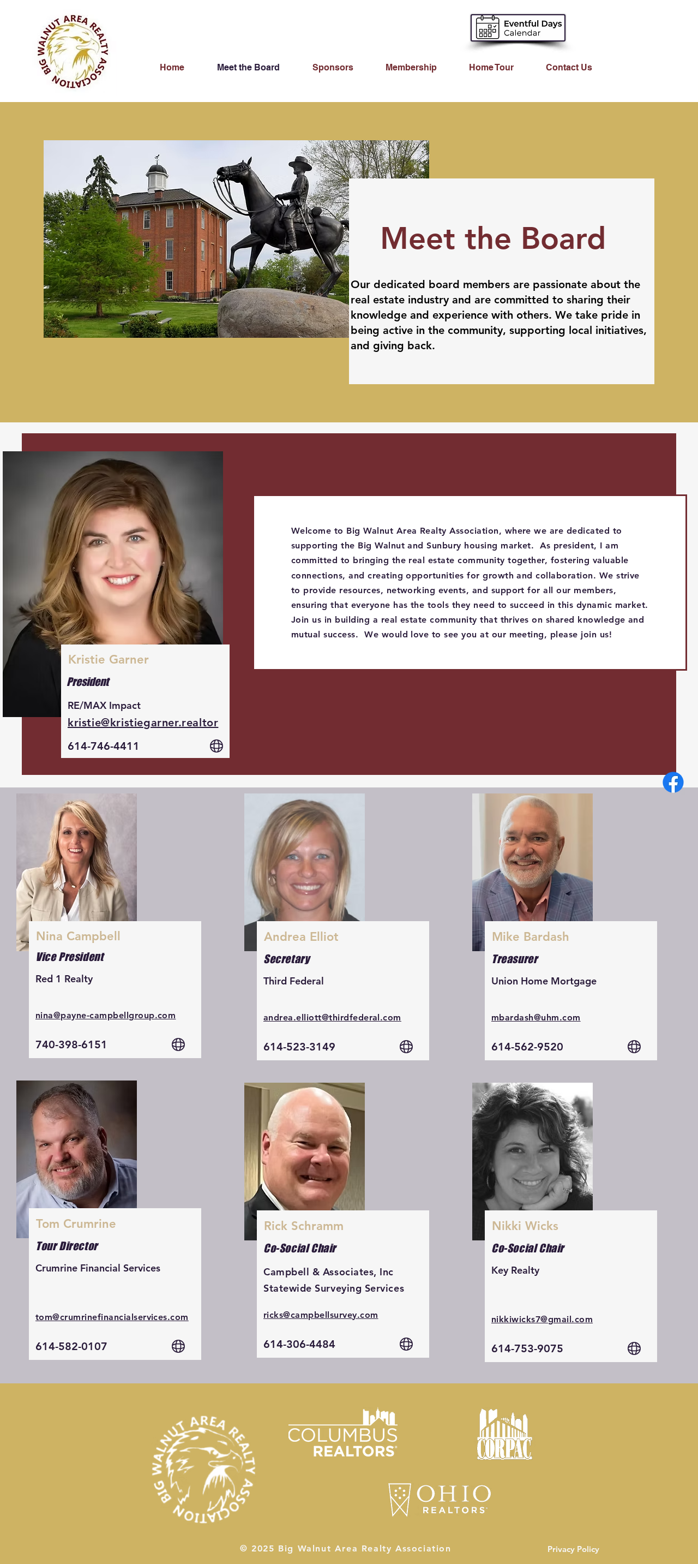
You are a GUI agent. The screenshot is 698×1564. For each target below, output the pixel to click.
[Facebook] (673, 782)
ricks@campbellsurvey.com (320, 1315)
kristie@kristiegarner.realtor (143, 722)
